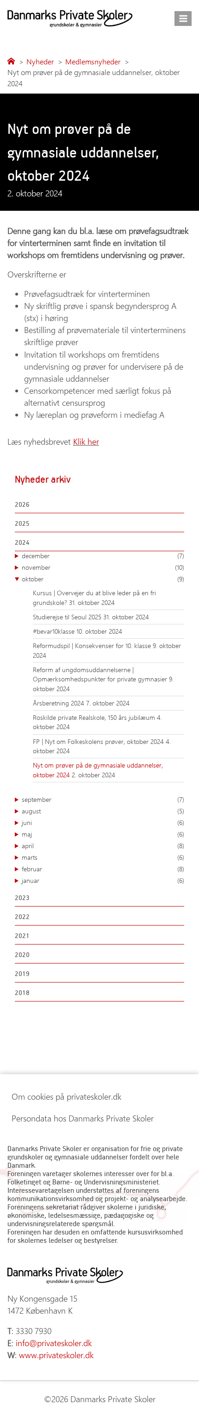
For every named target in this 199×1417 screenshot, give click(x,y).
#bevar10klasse (54, 631)
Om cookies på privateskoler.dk (66, 1096)
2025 (22, 523)
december (103, 555)
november (103, 567)
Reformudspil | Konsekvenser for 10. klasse (93, 645)
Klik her (86, 441)
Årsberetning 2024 (59, 703)
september (103, 799)
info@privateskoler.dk (54, 1342)
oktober (103, 578)
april (103, 845)
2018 (22, 992)
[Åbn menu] (183, 18)
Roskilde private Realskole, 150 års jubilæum (95, 717)
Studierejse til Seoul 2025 (68, 616)
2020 (22, 954)
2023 (22, 897)
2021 (22, 935)
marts (103, 857)
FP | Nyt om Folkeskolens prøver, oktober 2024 (99, 741)
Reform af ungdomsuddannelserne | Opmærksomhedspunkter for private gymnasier (101, 674)
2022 (22, 916)
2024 (22, 542)
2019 (22, 973)
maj (103, 834)
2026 (22, 504)
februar (103, 868)
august (103, 810)
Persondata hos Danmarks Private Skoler (83, 1118)
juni (103, 822)
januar (103, 880)
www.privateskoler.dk (56, 1354)
